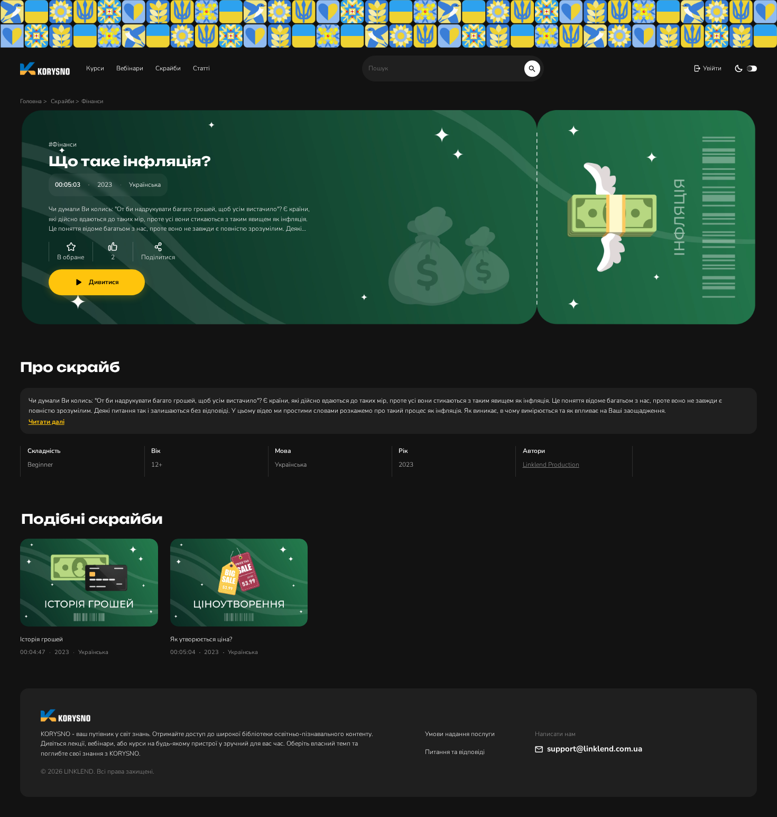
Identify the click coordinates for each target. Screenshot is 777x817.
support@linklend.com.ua (594, 748)
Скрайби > (65, 101)
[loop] (532, 68)
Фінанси (92, 101)
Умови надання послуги (460, 734)
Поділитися (158, 257)
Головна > (34, 101)
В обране (70, 257)
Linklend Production (551, 464)
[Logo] (45, 68)
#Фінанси (63, 144)
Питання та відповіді (455, 752)
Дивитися (104, 282)
